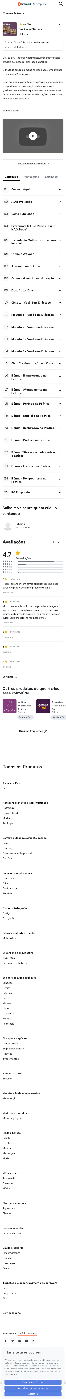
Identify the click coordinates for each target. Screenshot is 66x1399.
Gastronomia (10, 888)
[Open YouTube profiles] (26, 1341)
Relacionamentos (13, 1228)
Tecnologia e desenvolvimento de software (30, 1283)
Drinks (6, 883)
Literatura (8, 1013)
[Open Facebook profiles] (5, 1341)
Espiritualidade (11, 813)
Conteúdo (11, 177)
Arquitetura (9, 958)
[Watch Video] (33, 136)
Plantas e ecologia (14, 1203)
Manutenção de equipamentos (21, 1093)
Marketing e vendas (15, 1113)
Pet (5, 788)
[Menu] (5, 4)
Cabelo (7, 1138)
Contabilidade (10, 1043)
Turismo (7, 1078)
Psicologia (8, 1024)
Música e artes (12, 1173)
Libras (6, 1008)
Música (6, 1188)
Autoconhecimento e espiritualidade (25, 803)
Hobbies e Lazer (13, 1073)
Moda (6, 1158)
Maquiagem (9, 1153)
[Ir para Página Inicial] (32, 4)
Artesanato (9, 1178)
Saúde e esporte (13, 1248)
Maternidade (10, 938)
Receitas (7, 893)
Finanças (7, 1054)
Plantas (7, 1213)
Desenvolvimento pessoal (17, 853)
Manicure (7, 1148)
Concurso (8, 983)
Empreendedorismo (14, 1048)
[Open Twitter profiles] (12, 1341)
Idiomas (7, 1003)
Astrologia (9, 808)
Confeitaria (8, 878)
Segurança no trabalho (15, 963)
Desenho (8, 1183)
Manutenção (9, 1098)
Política (7, 1018)
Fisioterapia (9, 1263)
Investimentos (11, 1059)
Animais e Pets (12, 783)
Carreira (7, 843)
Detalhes (51, 177)
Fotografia (8, 918)
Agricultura (9, 1208)
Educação (8, 993)
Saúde (6, 1268)
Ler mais (8, 677)
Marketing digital (12, 1118)
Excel (6, 1288)
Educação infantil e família (19, 933)
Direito (6, 988)
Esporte (7, 1258)
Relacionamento (12, 1233)
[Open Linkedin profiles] (19, 1341)
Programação (10, 1293)
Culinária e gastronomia (17, 873)
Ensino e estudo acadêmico (19, 978)
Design (6, 913)
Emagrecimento (11, 1253)
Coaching (7, 848)
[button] (29, 189)
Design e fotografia (15, 908)
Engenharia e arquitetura (18, 953)
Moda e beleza (12, 1133)
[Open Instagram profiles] (33, 1341)
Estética (7, 1143)
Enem (6, 998)
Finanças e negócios (15, 1038)
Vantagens (31, 177)
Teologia (8, 823)
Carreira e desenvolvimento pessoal (25, 838)
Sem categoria (12, 1313)
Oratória (7, 858)
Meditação (8, 818)
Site (5, 1298)
